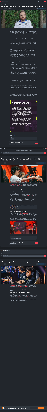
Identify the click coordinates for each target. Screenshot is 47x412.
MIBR (32, 195)
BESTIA (35, 295)
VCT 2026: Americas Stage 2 (17, 238)
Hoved (11, 303)
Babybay (28, 296)
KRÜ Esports (18, 344)
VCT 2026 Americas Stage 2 (14, 184)
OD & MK (17, 303)
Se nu (36, 143)
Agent (14, 303)
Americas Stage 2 (12, 285)
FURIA (34, 191)
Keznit (17, 299)
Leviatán (27, 195)
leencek (2, 8)
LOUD (31, 191)
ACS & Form (20, 303)
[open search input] (37, 1)
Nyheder (6, 4)
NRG (16, 185)
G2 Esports (20, 213)
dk (42, 1)
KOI (13, 138)
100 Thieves (20, 185)
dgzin (12, 345)
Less (21, 347)
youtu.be (13, 135)
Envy (19, 296)
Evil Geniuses (25, 213)
